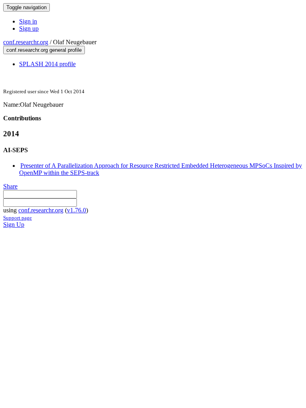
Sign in (28, 21)
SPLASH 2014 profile (47, 64)
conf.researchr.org (25, 42)
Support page (17, 218)
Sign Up (13, 224)
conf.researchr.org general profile (44, 50)
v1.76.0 (76, 210)
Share (10, 186)
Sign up (29, 28)
